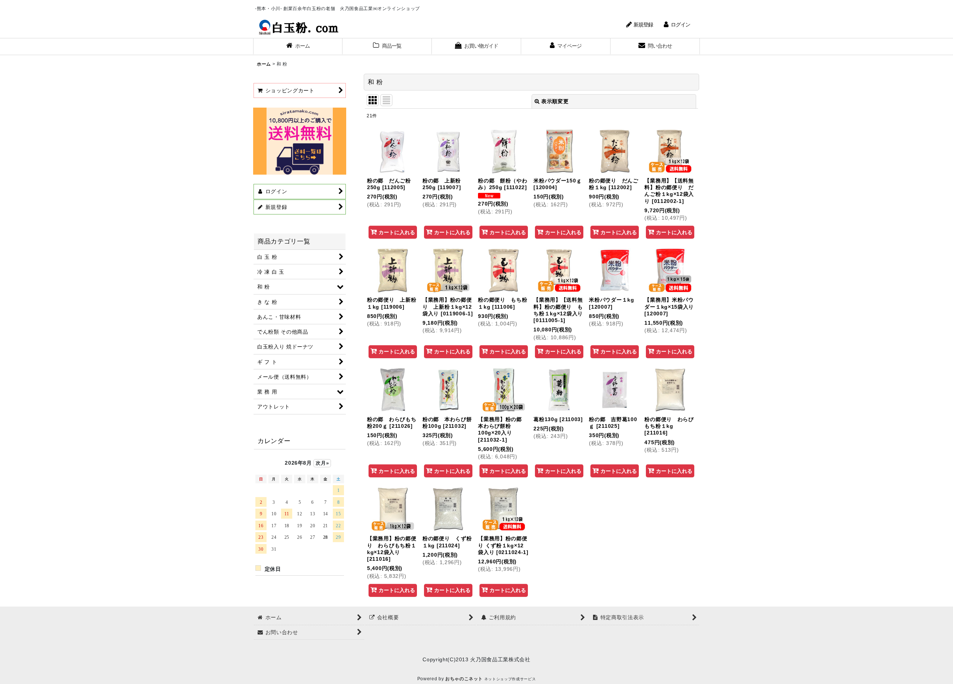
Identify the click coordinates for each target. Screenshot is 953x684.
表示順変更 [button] (554, 101)
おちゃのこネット (464, 678)
